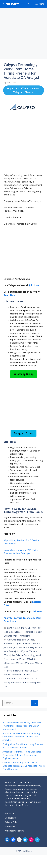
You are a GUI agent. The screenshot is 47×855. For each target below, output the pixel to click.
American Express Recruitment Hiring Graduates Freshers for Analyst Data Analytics (21, 736)
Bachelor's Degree (13, 643)
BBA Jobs (13, 647)
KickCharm (11, 4)
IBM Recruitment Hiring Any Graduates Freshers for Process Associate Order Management (22, 726)
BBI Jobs (23, 647)
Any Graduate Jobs (16, 639)
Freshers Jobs (28, 631)
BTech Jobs (9, 655)
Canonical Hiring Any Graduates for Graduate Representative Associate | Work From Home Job (23, 765)
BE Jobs (24, 651)
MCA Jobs (31, 659)
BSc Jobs (33, 651)
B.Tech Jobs (14, 631)
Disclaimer (10, 826)
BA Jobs (30, 639)
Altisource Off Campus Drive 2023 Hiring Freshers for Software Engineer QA (22, 682)
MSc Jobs (29, 662)
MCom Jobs (9, 662)
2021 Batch (12, 628)
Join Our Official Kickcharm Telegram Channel (24, 90)
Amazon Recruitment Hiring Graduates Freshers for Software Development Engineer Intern (22, 755)
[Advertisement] (23, 34)
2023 (33, 628)
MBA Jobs (21, 659)
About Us (9, 813)
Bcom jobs (14, 651)
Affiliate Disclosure (14, 830)
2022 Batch (24, 628)
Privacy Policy (12, 822)
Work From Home (21, 635)
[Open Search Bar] (29, 4)
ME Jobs (20, 662)
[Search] (34, 703)
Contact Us (10, 817)
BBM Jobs (33, 647)
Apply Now (9, 295)
